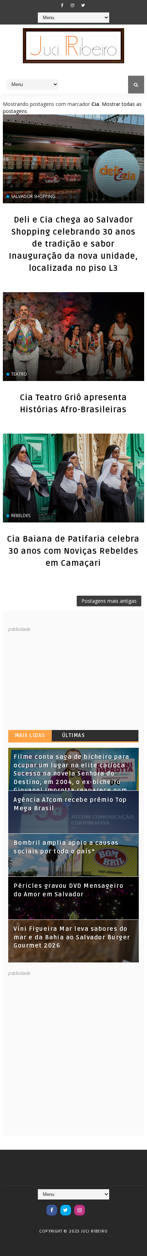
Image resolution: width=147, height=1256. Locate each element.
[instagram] (72, 5)
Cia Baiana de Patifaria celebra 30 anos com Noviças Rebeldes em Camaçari (73, 551)
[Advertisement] (61, 677)
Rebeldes (20, 515)
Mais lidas (30, 735)
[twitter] (82, 5)
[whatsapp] (93, 1206)
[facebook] (62, 5)
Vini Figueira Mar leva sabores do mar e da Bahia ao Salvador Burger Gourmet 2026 (72, 937)
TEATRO (19, 374)
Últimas (73, 735)
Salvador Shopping (33, 196)
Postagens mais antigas (109, 600)
